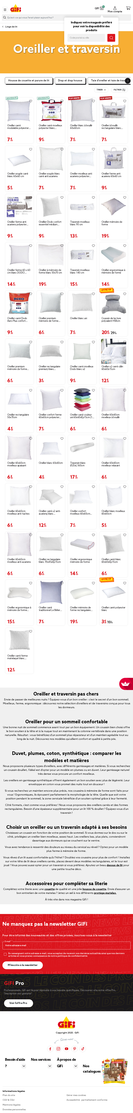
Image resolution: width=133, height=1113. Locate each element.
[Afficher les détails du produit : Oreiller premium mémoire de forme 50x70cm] (19, 351)
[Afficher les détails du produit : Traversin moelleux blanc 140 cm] (82, 254)
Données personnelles (14, 1109)
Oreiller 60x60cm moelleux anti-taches (18, 512)
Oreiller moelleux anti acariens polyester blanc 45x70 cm (81, 175)
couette (49, 889)
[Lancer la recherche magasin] (111, 38)
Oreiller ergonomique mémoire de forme (81, 560)
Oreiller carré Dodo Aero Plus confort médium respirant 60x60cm (17, 319)
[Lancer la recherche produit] (4, 17)
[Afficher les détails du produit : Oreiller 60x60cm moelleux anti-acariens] (19, 544)
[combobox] (101, 90)
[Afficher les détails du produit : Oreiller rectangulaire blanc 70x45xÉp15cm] (51, 544)
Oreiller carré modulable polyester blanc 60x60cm (18, 127)
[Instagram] (58, 1048)
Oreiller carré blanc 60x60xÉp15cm (111, 560)
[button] (102, 8)
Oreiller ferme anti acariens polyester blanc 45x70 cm (16, 223)
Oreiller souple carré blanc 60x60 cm (17, 175)
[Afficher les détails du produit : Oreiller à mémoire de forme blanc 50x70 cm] (51, 254)
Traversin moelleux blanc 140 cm (80, 271)
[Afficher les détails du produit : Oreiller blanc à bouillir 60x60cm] (82, 110)
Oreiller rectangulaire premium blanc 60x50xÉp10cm (49, 368)
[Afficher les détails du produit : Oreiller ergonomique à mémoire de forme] (114, 254)
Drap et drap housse (70, 80)
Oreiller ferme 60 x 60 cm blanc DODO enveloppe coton (18, 271)
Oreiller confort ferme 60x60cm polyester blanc (50, 416)
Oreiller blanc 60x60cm (51, 463)
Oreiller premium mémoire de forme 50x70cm (17, 368)
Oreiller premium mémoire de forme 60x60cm (48, 319)
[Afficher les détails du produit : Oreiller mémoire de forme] (114, 206)
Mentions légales (11, 1105)
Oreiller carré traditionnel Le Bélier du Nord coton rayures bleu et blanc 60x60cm (51, 609)
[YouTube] (66, 1048)
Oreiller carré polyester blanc (113, 609)
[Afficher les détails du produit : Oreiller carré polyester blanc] (114, 592)
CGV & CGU (8, 1100)
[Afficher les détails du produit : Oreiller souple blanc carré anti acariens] (51, 158)
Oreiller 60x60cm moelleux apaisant (16, 464)
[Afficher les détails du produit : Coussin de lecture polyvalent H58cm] (114, 303)
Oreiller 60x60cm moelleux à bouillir (111, 416)
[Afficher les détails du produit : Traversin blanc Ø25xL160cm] (82, 447)
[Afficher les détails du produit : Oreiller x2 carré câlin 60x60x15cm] (114, 351)
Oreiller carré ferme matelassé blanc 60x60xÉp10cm (17, 657)
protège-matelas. (105, 893)
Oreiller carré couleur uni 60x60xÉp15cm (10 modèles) (82, 416)
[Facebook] (50, 1048)
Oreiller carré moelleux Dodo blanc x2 (81, 368)
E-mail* (8, 941)
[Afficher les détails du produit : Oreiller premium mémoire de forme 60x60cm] (51, 303)
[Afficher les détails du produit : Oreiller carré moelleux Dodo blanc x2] (82, 351)
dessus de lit (115, 865)
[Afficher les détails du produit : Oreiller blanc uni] (82, 303)
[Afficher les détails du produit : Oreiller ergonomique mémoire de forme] (82, 544)
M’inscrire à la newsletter (22, 965)
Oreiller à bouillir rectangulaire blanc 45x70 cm (111, 127)
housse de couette (94, 889)
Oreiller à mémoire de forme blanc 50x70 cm (50, 271)
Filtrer (117, 90)
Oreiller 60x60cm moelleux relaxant (111, 464)
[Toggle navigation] (5, 9)
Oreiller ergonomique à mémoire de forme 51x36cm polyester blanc (19, 609)
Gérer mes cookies (76, 1095)
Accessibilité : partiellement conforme (86, 1100)
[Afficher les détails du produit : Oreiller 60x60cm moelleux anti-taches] (19, 496)
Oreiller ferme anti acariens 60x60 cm (111, 175)
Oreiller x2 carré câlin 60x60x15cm (112, 368)
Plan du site (9, 1095)
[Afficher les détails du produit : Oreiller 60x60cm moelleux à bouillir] (114, 399)
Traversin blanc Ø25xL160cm (78, 464)
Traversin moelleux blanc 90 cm (80, 223)
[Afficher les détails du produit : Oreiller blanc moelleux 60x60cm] (114, 496)
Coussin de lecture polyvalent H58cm (111, 319)
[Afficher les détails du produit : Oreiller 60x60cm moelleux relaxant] (114, 447)
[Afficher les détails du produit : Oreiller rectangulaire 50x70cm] (19, 399)
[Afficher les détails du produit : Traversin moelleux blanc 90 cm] (82, 206)
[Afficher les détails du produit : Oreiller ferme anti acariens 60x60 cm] (114, 158)
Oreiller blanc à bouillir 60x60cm (81, 127)
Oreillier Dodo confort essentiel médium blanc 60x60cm (50, 223)
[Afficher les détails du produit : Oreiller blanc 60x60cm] (51, 447)
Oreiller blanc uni (78, 318)
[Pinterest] (74, 1048)
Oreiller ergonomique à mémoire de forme (113, 271)
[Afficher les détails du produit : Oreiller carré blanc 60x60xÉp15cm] (114, 544)
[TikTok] (82, 1048)
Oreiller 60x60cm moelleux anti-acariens (19, 560)
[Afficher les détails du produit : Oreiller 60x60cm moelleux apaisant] (19, 447)
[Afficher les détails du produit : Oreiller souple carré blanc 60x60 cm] (19, 158)
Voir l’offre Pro (18, 1003)
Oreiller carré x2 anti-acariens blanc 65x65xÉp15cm (50, 512)
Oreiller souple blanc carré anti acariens (49, 175)
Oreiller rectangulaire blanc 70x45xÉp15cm (50, 560)
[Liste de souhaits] (31, 101)
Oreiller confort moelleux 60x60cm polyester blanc (80, 512)
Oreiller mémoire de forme (112, 223)
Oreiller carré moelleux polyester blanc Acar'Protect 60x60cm (51, 127)
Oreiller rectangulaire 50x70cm (18, 416)
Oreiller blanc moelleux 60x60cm (113, 512)
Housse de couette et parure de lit (28, 80)
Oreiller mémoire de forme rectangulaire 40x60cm (80, 609)
